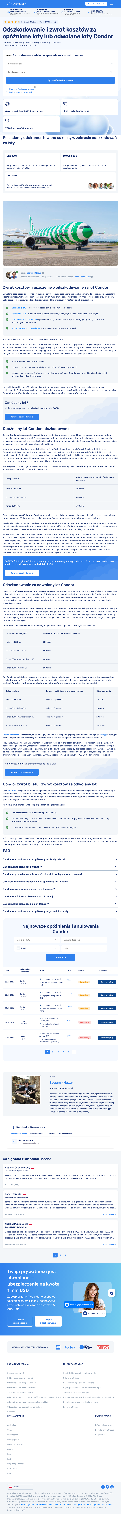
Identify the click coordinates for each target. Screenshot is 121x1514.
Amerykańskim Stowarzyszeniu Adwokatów (92, 1504)
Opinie (10, 1449)
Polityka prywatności (104, 1430)
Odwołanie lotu (19, 313)
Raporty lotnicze (70, 1407)
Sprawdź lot (60, 957)
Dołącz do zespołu (15, 1444)
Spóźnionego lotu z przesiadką (26, 328)
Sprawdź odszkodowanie (96, 4)
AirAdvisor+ (12, 1425)
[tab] (19, 1134)
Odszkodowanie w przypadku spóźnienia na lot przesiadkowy (34, 1397)
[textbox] (58, 63)
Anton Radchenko (82, 277)
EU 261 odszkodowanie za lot (20, 1378)
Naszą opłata (13, 1439)
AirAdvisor (12, 790)
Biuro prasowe (13, 1468)
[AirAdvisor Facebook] (103, 1487)
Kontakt (10, 1473)
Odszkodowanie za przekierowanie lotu (24, 1407)
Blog (9, 1454)
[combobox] (60, 64)
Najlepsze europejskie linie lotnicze (78, 1383)
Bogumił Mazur (33, 273)
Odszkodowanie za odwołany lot (21, 1388)
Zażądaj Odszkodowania (48, 1321)
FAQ (9, 1459)
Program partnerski (15, 1464)
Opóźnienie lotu (19, 308)
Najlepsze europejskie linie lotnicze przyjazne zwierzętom (88, 1397)
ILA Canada (64, 1504)
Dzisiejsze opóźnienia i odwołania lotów (80, 1402)
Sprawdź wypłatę (107, 982)
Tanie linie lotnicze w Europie (76, 1392)
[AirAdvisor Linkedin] (112, 1487)
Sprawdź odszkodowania (22, 417)
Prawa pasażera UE (15, 1373)
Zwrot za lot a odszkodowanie (20, 1392)
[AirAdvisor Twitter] (107, 1487)
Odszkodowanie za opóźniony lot (21, 1383)
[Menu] (112, 4)
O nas (9, 1430)
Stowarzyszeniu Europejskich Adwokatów (39, 1504)
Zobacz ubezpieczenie (20, 1321)
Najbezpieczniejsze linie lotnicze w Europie (82, 1388)
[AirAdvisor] (16, 4)
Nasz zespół (12, 1435)
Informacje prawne (103, 1425)
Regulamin (100, 1435)
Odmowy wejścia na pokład (24, 319)
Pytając (103, 734)
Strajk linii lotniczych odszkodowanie (79, 1373)
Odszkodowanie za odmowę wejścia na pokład (27, 1402)
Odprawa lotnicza (71, 1378)
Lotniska (11, 1412)
